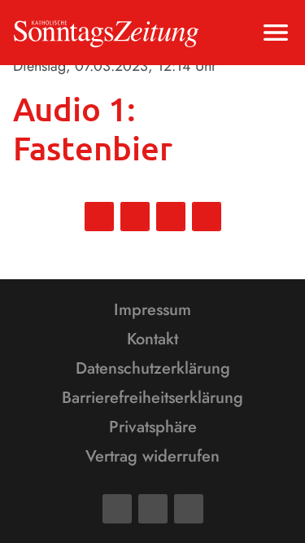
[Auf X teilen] (135, 216)
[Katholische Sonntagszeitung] (106, 32)
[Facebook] (117, 508)
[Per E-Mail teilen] (206, 216)
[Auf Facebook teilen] (99, 216)
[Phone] (188, 508)
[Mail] (153, 508)
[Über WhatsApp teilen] (170, 216)
